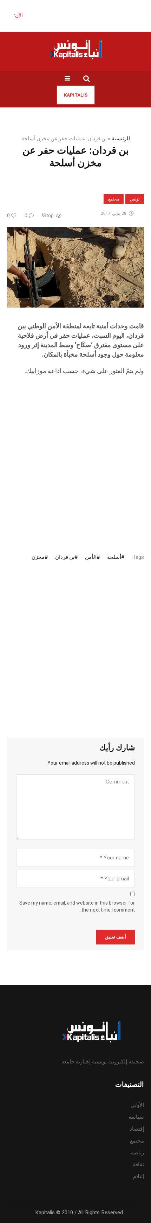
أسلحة (114, 557)
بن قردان (64, 557)
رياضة (137, 1153)
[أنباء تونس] (75, 49)
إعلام (138, 1176)
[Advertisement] (75, 458)
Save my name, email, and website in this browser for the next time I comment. (77, 907)
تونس (134, 199)
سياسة (136, 1117)
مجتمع (113, 199)
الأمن (91, 557)
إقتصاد (137, 1129)
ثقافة (138, 1164)
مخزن (38, 557)
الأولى (137, 1105)
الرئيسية (121, 138)
